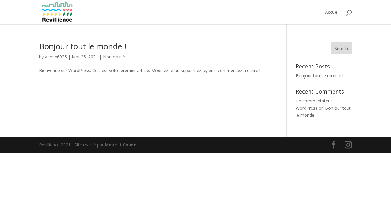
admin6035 (56, 57)
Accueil (332, 12)
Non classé (114, 57)
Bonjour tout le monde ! (82, 46)
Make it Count (120, 145)
